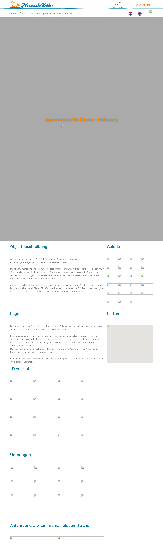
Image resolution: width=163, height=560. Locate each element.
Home (13, 13)
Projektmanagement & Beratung (46, 13)
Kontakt (69, 13)
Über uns (23, 13)
